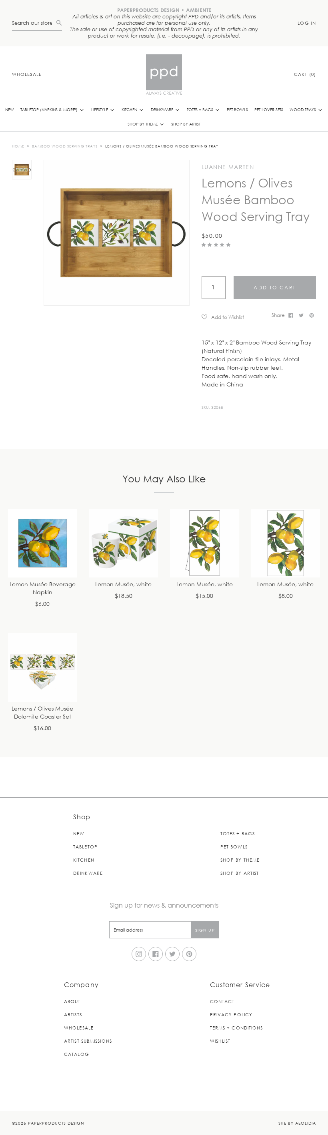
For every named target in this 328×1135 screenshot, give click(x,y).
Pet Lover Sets (268, 109)
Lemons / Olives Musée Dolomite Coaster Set (42, 713)
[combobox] (34, 23)
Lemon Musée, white (123, 584)
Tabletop (85, 846)
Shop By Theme (143, 124)
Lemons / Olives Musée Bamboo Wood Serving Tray (161, 146)
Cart (305, 74)
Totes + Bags (200, 109)
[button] (217, 244)
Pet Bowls (237, 109)
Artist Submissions (88, 1040)
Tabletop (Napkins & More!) (49, 109)
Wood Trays (303, 109)
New (9, 109)
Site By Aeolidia (297, 1123)
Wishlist (220, 1040)
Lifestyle (100, 109)
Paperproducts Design (56, 1123)
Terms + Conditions (236, 1027)
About (72, 1001)
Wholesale (27, 74)
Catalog (76, 1054)
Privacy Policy (231, 1014)
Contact (222, 1001)
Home (18, 146)
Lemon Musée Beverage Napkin (43, 588)
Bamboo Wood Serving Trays (65, 146)
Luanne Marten (228, 167)
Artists (73, 1014)
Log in (307, 23)
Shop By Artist (185, 124)
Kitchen (130, 109)
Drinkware (162, 109)
